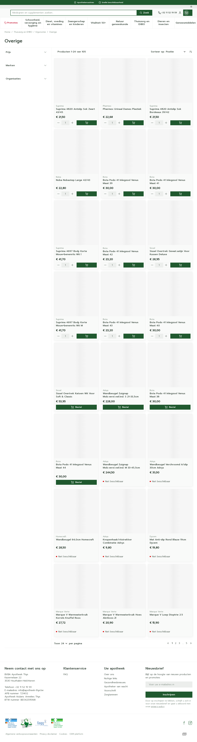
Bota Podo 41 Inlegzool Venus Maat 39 (120, 181)
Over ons (109, 674)
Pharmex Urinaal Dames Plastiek (122, 109)
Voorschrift (110, 690)
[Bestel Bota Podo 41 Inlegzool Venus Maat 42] (133, 265)
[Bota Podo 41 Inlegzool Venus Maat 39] (123, 152)
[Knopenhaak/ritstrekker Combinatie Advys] (123, 511)
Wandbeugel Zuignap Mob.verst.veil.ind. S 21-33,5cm (121, 395)
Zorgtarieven (111, 694)
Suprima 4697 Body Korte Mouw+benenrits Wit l (71, 252)
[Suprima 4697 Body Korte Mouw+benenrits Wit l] (76, 223)
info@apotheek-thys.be (31, 690)
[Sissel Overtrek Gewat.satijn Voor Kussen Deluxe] (170, 223)
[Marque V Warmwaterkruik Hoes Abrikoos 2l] (123, 586)
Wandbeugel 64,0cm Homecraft (75, 539)
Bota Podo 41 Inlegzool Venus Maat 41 (167, 181)
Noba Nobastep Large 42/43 (73, 180)
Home (7, 32)
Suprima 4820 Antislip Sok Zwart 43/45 (75, 110)
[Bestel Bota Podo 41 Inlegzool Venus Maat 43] (133, 336)
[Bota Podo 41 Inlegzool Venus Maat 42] (123, 223)
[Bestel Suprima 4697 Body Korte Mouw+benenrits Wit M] (87, 336)
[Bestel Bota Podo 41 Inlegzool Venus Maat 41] (180, 193)
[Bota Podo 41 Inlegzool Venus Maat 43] (123, 294)
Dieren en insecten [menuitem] (166, 23)
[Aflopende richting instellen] (190, 51)
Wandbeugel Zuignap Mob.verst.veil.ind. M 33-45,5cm (121, 466)
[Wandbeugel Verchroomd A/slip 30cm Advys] (170, 436)
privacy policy (157, 706)
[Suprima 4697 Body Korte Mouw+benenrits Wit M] (76, 294)
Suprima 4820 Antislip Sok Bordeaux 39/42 (165, 110)
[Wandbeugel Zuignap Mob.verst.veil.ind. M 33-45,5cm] (123, 436)
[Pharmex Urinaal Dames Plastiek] (123, 80)
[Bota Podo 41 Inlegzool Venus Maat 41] (170, 152)
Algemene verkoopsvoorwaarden (21, 734)
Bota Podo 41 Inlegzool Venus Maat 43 (120, 324)
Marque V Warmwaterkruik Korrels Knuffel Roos (72, 616)
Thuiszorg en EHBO (23, 32)
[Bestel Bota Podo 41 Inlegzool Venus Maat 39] (133, 193)
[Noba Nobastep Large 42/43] (76, 152)
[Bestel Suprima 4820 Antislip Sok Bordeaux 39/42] (180, 122)
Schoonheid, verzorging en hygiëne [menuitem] (34, 22)
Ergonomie (41, 32)
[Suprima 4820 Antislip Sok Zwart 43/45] (76, 80)
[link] (169, 643)
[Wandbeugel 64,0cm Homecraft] (76, 511)
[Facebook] (184, 723)
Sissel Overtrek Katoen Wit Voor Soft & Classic (75, 395)
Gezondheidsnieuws (115, 682)
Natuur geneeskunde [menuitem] (121, 23)
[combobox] (73, 13)
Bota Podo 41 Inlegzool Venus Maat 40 (167, 324)
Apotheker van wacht (116, 686)
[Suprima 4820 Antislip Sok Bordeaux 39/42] (170, 80)
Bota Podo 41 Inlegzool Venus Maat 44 (73, 466)
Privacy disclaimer (48, 734)
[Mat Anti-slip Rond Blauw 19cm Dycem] (170, 511)
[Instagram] (190, 723)
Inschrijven (169, 694)
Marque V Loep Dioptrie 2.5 (166, 614)
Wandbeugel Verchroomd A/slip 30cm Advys (169, 466)
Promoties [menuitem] (12, 22)
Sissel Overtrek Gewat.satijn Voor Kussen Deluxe (170, 252)
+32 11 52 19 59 (23, 687)
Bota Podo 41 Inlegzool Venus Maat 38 (167, 395)
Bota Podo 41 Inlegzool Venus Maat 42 (120, 253)
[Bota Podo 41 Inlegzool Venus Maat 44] (76, 436)
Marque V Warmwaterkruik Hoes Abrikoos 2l (122, 616)
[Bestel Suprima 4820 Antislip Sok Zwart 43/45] (87, 122)
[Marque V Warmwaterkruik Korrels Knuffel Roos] (76, 586)
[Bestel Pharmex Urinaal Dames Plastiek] (133, 122)
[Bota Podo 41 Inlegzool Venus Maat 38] (170, 365)
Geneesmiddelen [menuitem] (186, 23)
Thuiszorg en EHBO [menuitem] (143, 23)
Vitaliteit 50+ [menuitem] (100, 23)
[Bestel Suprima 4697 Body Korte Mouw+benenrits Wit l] (87, 265)
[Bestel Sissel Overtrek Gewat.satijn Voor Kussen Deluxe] (180, 265)
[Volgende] (190, 643)
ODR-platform (76, 734)
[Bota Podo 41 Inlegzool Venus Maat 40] (170, 294)
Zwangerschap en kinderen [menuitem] (77, 23)
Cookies (63, 734)
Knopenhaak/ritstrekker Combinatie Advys (117, 541)
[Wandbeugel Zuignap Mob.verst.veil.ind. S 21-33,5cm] (123, 365)
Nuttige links (110, 678)
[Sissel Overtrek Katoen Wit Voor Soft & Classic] (76, 365)
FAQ (65, 674)
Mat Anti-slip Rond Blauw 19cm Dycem (168, 541)
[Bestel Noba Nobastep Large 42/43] (87, 193)
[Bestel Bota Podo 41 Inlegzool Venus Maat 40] (180, 336)
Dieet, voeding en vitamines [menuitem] (55, 23)
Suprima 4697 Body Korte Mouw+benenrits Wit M (71, 324)
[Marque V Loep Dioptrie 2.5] (170, 586)
